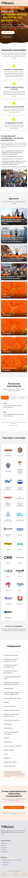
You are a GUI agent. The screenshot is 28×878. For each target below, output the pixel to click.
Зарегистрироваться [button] (8, 32)
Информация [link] (4, 851)
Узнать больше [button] (6, 36)
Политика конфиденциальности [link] (6, 874)
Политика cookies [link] (24, 874)
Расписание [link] (4, 847)
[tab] (5, 397)
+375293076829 (5, 862)
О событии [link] (4, 843)
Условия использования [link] (17, 874)
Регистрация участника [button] (14, 807)
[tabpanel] (14, 410)
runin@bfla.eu (5, 865)
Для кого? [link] (3, 845)
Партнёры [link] (3, 849)
